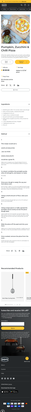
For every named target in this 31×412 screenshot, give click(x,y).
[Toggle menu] (28, 5)
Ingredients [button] (5, 104)
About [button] (3, 365)
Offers (4, 9)
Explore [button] (3, 369)
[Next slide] (20, 305)
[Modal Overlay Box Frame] (12, 326)
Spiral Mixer (22, 9)
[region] (15, 1)
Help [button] (2, 373)
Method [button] (4, 134)
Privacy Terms (14, 338)
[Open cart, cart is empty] (25, 5)
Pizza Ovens (13, 9)
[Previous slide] (15, 305)
